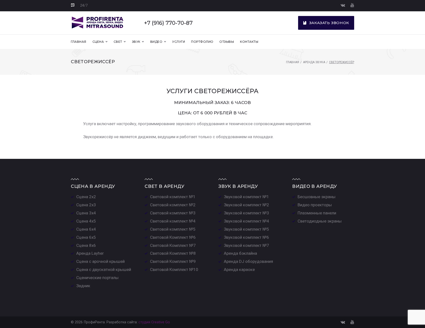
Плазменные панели (317, 212)
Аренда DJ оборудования (248, 261)
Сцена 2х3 (86, 204)
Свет (118, 42)
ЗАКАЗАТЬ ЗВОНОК (329, 22)
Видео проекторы (315, 204)
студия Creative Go (154, 322)
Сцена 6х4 (86, 229)
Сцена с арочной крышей (100, 261)
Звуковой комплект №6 (246, 237)
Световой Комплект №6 (173, 237)
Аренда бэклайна (240, 253)
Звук (136, 42)
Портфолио (202, 42)
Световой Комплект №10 (174, 269)
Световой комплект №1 (173, 196)
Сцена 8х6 (86, 245)
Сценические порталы (97, 277)
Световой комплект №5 (173, 229)
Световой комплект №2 (173, 204)
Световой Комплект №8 (173, 253)
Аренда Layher (90, 253)
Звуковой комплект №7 (246, 245)
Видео (156, 42)
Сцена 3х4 (86, 212)
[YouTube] (352, 5)
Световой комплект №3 (173, 212)
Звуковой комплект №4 (246, 221)
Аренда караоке (239, 269)
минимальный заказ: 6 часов (212, 102)
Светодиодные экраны (320, 221)
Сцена (98, 42)
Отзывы (226, 42)
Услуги (178, 42)
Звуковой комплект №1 (246, 196)
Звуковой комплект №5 (246, 229)
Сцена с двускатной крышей (103, 269)
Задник (83, 285)
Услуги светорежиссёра (212, 91)
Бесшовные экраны (316, 196)
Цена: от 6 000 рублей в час (212, 112)
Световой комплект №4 (173, 221)
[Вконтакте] (343, 5)
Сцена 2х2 (86, 196)
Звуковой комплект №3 (246, 212)
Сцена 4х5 (86, 221)
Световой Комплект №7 (173, 245)
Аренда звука (314, 62)
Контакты (249, 42)
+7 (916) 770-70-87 (168, 23)
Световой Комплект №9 (173, 261)
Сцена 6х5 (86, 237)
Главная (78, 42)
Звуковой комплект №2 (246, 204)
